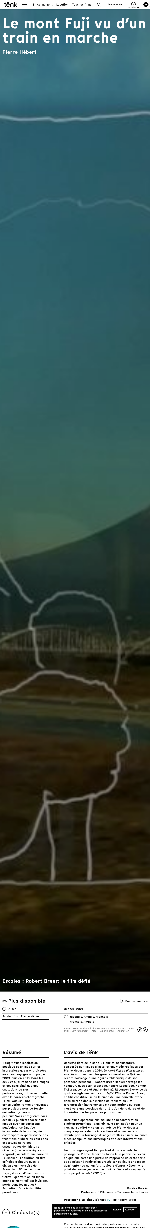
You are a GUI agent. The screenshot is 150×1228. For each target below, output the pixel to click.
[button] (99, 4)
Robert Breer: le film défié (79, 1028)
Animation (123, 1031)
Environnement (80, 1031)
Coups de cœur (117, 1028)
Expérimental (107, 1031)
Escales (101, 1028)
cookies (80, 1207)
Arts (94, 1031)
